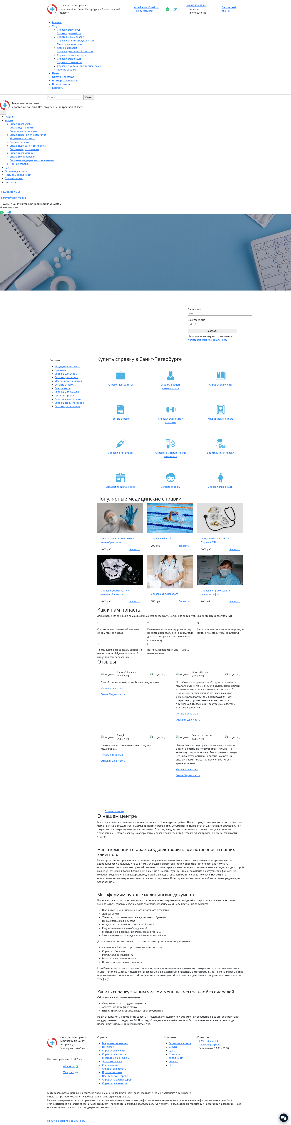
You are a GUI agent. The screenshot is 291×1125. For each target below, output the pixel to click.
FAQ (171, 1065)
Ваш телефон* (196, 320)
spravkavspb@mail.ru (146, 7)
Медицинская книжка (69, 44)
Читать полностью (112, 688)
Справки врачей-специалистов (75, 40)
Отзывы (173, 1061)
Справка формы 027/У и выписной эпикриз (115, 592)
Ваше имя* (194, 309)
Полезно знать (61, 84)
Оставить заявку (114, 811)
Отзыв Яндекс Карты (113, 694)
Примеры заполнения (65, 80)
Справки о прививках (69, 62)
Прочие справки (67, 69)
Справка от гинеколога (164, 594)
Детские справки (67, 47)
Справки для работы (69, 33)
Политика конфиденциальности (66, 1120)
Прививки (60, 370)
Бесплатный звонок (229, 9)
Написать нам (144, 11)
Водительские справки (70, 37)
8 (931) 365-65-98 (208, 1041)
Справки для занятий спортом (75, 51)
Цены (55, 73)
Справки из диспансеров (71, 55)
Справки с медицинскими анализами (79, 66)
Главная (57, 22)
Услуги (56, 26)
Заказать (134, 549)
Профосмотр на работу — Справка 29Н (216, 540)
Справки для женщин (69, 58)
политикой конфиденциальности (207, 340)
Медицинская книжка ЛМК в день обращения (117, 540)
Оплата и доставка (63, 77)
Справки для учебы (68, 29)
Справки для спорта (66, 377)
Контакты (58, 87)
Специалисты (62, 388)
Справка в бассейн (162, 538)
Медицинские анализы (68, 381)
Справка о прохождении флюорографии (215, 592)
